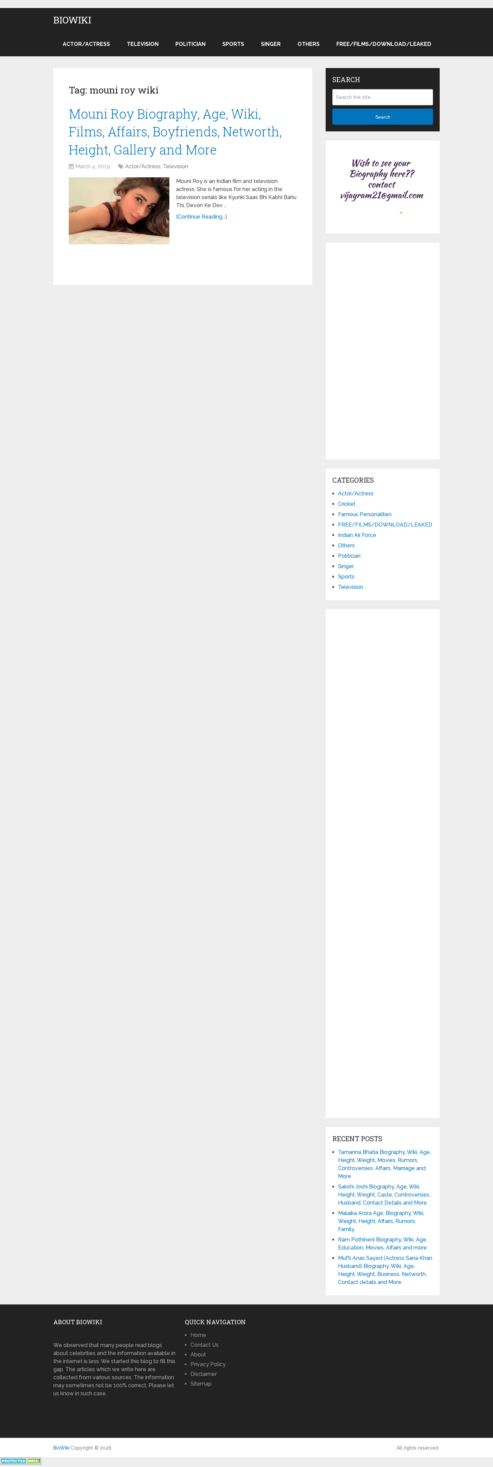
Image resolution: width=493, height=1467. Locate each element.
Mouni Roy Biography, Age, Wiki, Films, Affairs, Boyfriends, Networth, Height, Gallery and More (175, 131)
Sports (233, 44)
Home (198, 1335)
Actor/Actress (86, 44)
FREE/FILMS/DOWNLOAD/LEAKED (383, 44)
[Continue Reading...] (201, 216)
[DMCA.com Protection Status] (20, 1463)
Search (382, 117)
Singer (271, 44)
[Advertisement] (382, 349)
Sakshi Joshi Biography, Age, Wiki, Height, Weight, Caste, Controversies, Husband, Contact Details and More (384, 1194)
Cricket (346, 504)
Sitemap (201, 1384)
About (198, 1354)
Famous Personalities (365, 514)
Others (308, 44)
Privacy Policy (208, 1364)
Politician (190, 44)
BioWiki (72, 20)
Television (143, 44)
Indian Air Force (357, 535)
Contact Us (204, 1345)
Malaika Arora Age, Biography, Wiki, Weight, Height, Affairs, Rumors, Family (381, 1221)
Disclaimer (203, 1374)
